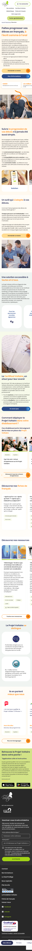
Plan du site (6, 885)
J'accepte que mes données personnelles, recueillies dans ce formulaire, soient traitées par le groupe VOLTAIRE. (17, 851)
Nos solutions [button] (10, 8)
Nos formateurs (7, 873)
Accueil (3, 22)
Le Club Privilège (7, 877)
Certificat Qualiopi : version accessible (13, 933)
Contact (5, 869)
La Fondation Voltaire (9, 895)
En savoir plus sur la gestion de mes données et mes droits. (17, 854)
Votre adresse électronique (10, 832)
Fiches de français (20, 11)
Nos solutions (8, 22)
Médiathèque (10, 11)
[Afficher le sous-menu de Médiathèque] (14, 11)
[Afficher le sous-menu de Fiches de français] (25, 11)
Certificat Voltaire (20, 8)
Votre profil (5, 839)
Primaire (19, 943)
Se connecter (23, 4)
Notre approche (16, 14)
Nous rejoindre (7, 881)
